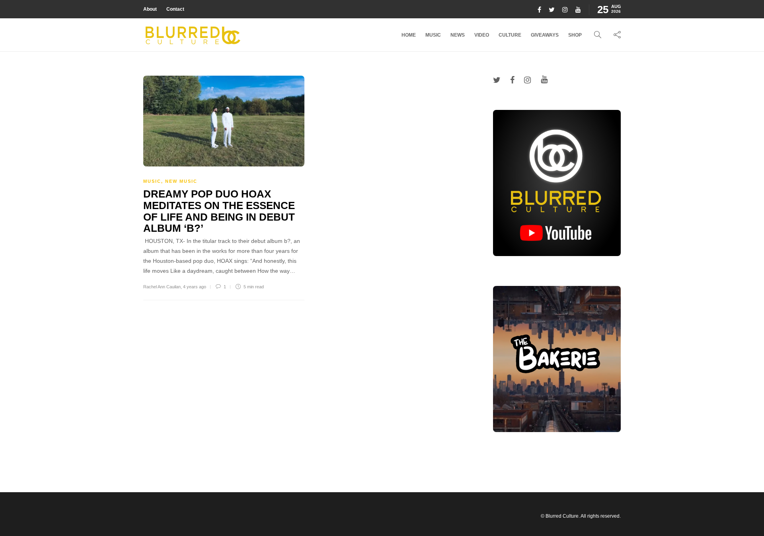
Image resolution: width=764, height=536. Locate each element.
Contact (175, 9)
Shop (575, 35)
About (150, 9)
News (457, 35)
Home (408, 35)
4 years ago (194, 286)
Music (433, 35)
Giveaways (545, 35)
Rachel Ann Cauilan (162, 286)
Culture (510, 35)
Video (481, 35)
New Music (181, 181)
